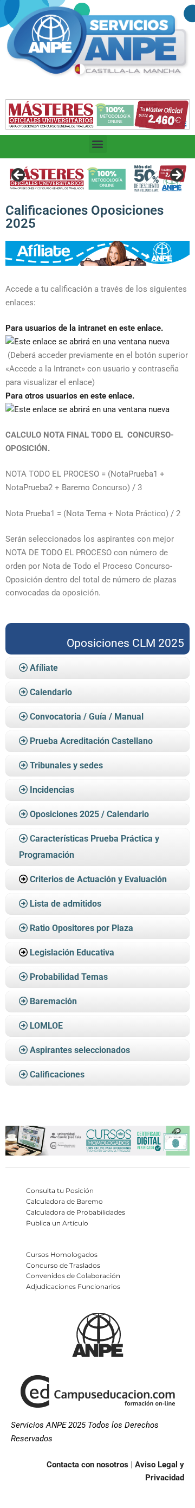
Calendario (50, 692)
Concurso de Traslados (63, 1265)
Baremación (52, 1001)
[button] (98, 144)
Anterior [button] (19, 176)
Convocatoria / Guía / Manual (86, 716)
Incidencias (51, 790)
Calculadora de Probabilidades (75, 1212)
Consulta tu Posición (60, 1190)
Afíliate (43, 668)
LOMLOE (45, 1026)
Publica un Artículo (57, 1223)
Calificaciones (56, 1074)
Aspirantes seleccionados (79, 1050)
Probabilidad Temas (68, 977)
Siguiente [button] (176, 176)
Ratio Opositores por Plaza (80, 928)
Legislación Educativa (72, 952)
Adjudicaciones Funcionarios (73, 1286)
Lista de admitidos (64, 904)
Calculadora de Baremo (64, 1201)
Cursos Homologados (62, 1254)
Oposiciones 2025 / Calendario (88, 814)
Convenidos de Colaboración (73, 1276)
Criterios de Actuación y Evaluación (98, 879)
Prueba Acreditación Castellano (90, 741)
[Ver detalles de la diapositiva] (97, 179)
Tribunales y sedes (65, 765)
